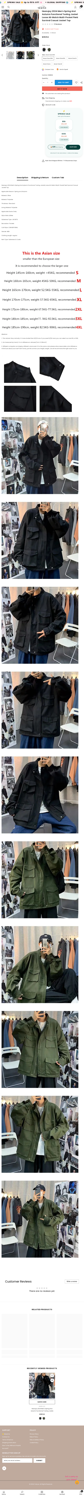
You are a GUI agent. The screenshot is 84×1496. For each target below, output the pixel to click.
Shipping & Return (40, 177)
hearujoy (42, 1406)
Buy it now (62, 89)
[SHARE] (80, 82)
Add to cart (63, 82)
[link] (14, 1353)
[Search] (8, 7)
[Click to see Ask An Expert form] (71, 1477)
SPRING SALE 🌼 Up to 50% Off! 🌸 (49, 2)
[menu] (3, 7)
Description (22, 177)
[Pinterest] (4, 1468)
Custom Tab (58, 177)
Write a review (72, 1281)
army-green (43, 1418)
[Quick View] (52, 1380)
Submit (39, 1460)
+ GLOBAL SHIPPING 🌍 (14, 2)
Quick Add (42, 1402)
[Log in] (75, 7)
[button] (2, 55)
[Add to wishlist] (76, 82)
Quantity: (45, 78)
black (40, 1418)
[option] (20, 28)
